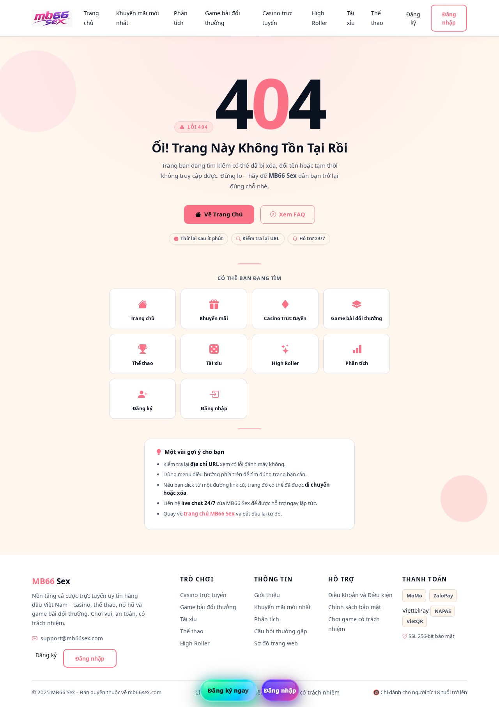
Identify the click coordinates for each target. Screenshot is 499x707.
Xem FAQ (292, 214)
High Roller (319, 18)
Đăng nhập (449, 18)
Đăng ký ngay (228, 690)
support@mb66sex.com (72, 638)
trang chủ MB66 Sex (209, 513)
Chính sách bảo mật (354, 607)
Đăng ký (413, 18)
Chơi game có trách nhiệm (354, 624)
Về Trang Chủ (223, 214)
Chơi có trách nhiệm (313, 692)
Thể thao (377, 18)
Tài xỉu (351, 18)
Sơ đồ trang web (276, 643)
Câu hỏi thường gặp (280, 631)
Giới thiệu (267, 595)
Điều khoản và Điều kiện (360, 595)
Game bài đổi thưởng (222, 18)
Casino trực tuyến (277, 18)
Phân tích (181, 18)
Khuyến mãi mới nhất (137, 18)
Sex (51, 581)
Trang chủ (91, 18)
